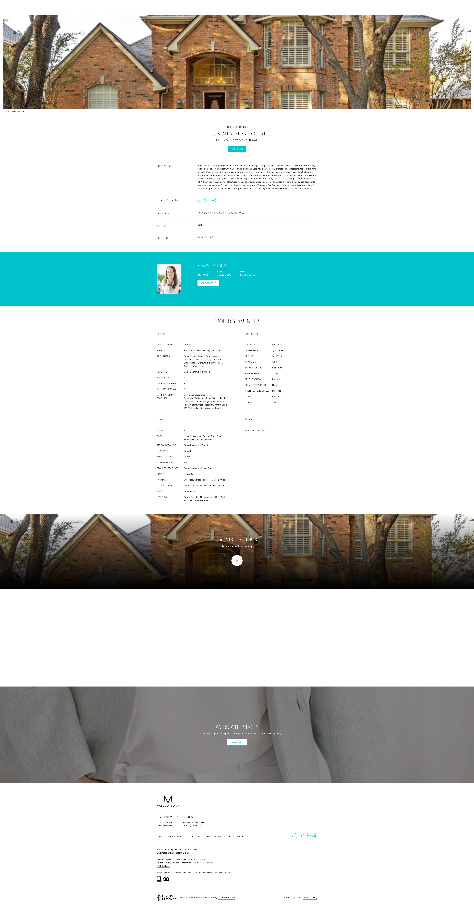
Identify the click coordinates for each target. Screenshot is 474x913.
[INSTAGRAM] (301, 835)
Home (159, 837)
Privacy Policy (310, 897)
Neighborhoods (214, 837)
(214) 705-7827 (189, 849)
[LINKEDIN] (308, 835)
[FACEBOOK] (294, 835)
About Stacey (175, 837)
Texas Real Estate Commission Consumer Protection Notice (181, 859)
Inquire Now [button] (237, 149)
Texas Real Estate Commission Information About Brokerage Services (185, 863)
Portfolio (195, 837)
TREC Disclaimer (163, 866)
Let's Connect (236, 837)
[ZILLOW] (314, 835)
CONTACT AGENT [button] (208, 283)
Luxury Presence (226, 897)
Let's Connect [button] (237, 742)
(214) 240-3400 (224, 275)
